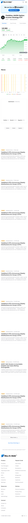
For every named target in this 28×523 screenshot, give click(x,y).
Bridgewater (18, 475)
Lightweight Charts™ (21, 449)
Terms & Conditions (19, 489)
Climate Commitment (20, 496)
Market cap (13, 19)
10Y (24, 35)
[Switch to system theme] (22, 516)
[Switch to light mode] (24, 516)
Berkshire (17, 477)
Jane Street (18, 463)
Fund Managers (4, 465)
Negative (20, 128)
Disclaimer (17, 494)
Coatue (17, 472)
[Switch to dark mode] (26, 516)
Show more (13, 437)
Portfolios (3, 463)
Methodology (4, 496)
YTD (17, 35)
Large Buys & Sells (5, 470)
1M (8, 35)
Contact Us (3, 503)
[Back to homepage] (6, 2)
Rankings (3, 482)
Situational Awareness (20, 470)
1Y (19, 35)
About (2, 505)
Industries (3, 480)
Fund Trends (13, 23)
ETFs (2, 475)
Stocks (2, 472)
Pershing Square (19, 482)
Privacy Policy (18, 491)
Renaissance (18, 468)
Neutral (13, 128)
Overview (4, 23)
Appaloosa (17, 480)
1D (3, 35)
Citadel (17, 465)
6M (14, 35)
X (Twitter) (3, 508)
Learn (2, 494)
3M (11, 35)
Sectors (3, 477)
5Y (21, 35)
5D (6, 35)
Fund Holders (23, 23)
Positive (7, 128)
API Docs (3, 489)
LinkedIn (3, 510)
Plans (2, 491)
